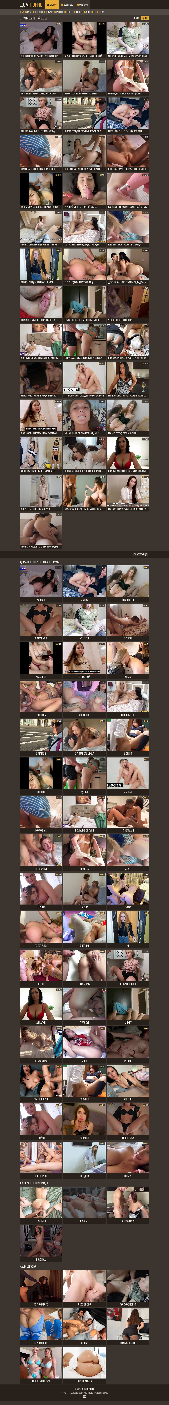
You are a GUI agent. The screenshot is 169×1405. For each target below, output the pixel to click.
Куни (29, 11)
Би (23, 11)
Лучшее (145, 18)
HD (94, 11)
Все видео (68, 4)
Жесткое (79, 11)
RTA (84, 1396)
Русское (59, 11)
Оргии (101, 11)
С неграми (38, 11)
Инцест (69, 11)
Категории (83, 4)
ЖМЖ (88, 11)
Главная (53, 4)
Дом (31, 4)
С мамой (49, 11)
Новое (137, 18)
